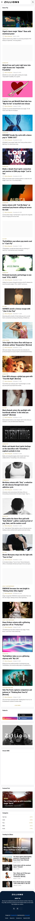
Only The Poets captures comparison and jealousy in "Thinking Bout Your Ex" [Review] (17, 692)
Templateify (13, 915)
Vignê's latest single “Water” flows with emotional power (16, 32)
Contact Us (19, 918)
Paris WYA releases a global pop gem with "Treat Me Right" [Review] (17, 377)
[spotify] (21, 908)
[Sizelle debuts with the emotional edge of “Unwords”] (7, 868)
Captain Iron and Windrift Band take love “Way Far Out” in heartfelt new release (17, 102)
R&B (17, 825)
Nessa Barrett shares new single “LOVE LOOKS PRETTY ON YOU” (21, 882)
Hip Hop (17, 817)
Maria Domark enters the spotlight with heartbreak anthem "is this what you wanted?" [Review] (16, 412)
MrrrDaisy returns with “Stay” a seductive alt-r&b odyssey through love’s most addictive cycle (17, 484)
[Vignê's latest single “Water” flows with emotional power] (17, 19)
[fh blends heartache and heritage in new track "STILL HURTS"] (17, 263)
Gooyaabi (27, 915)
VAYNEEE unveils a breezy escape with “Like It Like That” (16, 310)
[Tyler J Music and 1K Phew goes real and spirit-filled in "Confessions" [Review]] (7, 875)
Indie (17, 820)
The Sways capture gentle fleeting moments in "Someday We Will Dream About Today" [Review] (22, 858)
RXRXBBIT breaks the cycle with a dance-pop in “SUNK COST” (17, 136)
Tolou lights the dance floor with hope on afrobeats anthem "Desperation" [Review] (17, 344)
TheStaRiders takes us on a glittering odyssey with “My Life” (15, 657)
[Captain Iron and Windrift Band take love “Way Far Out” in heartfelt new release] (17, 89)
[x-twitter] (14, 908)
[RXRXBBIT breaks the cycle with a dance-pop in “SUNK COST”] (17, 123)
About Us (12, 918)
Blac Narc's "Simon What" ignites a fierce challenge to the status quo (16, 848)
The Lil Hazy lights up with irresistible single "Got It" (17, 802)
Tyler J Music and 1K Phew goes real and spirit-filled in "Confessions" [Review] (21, 874)
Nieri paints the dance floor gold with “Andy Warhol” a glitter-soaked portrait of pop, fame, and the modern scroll (17, 521)
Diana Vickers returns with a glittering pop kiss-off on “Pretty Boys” (16, 623)
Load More (17, 705)
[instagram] (17, 908)
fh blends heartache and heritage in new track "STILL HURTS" (16, 276)
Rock (17, 828)
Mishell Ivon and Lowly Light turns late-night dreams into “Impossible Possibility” (16, 67)
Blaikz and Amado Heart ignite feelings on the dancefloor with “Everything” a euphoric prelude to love (16, 448)
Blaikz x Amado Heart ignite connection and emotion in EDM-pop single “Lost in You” (16, 171)
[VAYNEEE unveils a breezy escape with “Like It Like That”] (17, 296)
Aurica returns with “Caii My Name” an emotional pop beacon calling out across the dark (17, 207)
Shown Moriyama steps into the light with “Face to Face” (17, 556)
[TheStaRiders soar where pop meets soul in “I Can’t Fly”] (17, 229)
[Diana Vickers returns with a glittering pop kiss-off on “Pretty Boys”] (17, 610)
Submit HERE (26, 918)
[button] (2, 2)
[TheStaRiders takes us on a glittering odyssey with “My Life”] (17, 644)
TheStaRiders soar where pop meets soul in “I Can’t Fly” (17, 242)
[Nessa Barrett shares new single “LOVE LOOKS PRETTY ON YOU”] (7, 884)
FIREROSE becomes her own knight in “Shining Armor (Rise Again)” (15, 590)
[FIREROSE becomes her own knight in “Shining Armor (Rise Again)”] (17, 576)
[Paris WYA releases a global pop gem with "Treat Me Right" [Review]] (17, 364)
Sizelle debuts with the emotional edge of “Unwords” (22, 866)
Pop (17, 822)
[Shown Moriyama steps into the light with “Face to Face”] (17, 542)
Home (6, 918)
